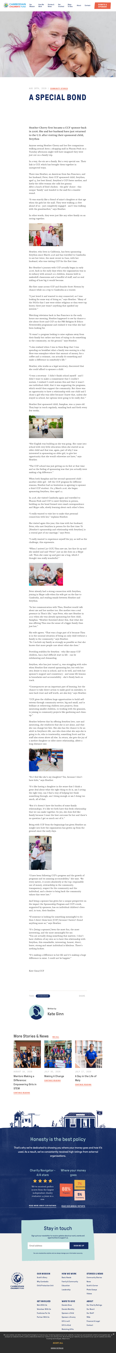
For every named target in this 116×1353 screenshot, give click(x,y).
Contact (87, 5)
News (89, 1282)
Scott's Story (42, 1277)
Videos (89, 1294)
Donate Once (67, 1305)
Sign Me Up (79, 1246)
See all (55, 1037)
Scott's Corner (92, 1285)
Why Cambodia (42, 1282)
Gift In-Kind (66, 1325)
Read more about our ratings (42, 1206)
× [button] (113, 1334)
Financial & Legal (93, 1321)
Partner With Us (43, 1317)
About (79, 5)
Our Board (90, 1309)
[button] (58, 1348)
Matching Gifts (68, 1329)
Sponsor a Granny (68, 1317)
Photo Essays (92, 1290)
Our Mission (32, 5)
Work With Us (42, 1305)
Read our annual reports (73, 1206)
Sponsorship (42, 996)
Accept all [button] (58, 1343)
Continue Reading (22, 1093)
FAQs (88, 1317)
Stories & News (51, 5)
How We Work (41, 5)
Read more (66, 1338)
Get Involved (61, 5)
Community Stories (59, 88)
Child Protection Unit (45, 1285)
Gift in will (66, 1321)
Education (66, 1285)
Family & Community (70, 1282)
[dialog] (58, 1342)
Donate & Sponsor (102, 6)
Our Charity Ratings (94, 1305)
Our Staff (90, 1313)
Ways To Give (70, 5)
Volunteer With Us (44, 1309)
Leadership (66, 1290)
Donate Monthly (68, 1309)
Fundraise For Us (43, 1313)
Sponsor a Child (68, 1313)
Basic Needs (66, 1277)
